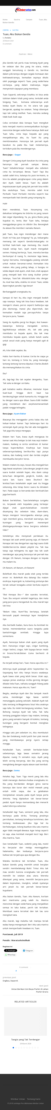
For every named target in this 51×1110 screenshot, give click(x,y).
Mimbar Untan (18, 1099)
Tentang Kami (33, 1099)
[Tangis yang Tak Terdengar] (25, 1021)
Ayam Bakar (20, 413)
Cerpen (29, 20)
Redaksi (8, 38)
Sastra (17, 20)
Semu (17, 770)
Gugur (18, 154)
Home (5, 20)
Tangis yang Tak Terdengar (25, 1039)
